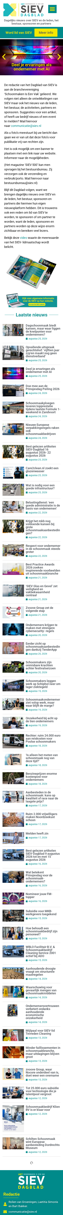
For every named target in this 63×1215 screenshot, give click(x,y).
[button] (52, 9)
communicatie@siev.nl (26, 126)
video (24, 237)
